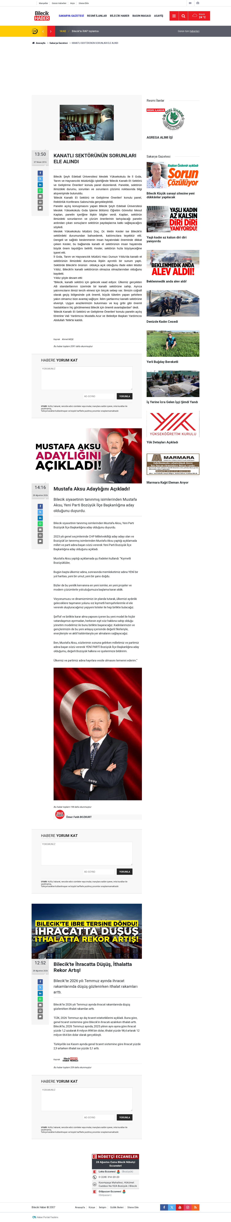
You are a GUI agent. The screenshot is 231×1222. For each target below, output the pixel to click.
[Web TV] (190, 3)
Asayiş (158, 15)
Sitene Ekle (84, 3)
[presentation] (43, 31)
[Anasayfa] (33, 3)
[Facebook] (40, 173)
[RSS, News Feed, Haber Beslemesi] (195, 1207)
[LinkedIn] (40, 184)
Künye (92, 1207)
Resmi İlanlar (97, 15)
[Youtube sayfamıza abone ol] (180, 1207)
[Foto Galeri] (197, 3)
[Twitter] (40, 178)
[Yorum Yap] (40, 208)
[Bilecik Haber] (42, 15)
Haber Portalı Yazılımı (47, 1217)
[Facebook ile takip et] (164, 1207)
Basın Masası (141, 15)
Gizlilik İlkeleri (117, 1207)
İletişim (102, 1207)
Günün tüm (188, 31)
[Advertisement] (115, 71)
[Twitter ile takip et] (172, 1207)
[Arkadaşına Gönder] (40, 196)
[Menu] (174, 16)
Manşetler (43, 3)
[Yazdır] (40, 202)
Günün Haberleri (59, 3)
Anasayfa (40, 43)
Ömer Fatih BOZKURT (79, 817)
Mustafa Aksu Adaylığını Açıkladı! (90, 31)
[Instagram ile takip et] (188, 1207)
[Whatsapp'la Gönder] (40, 190)
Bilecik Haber (119, 15)
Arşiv (72, 3)
